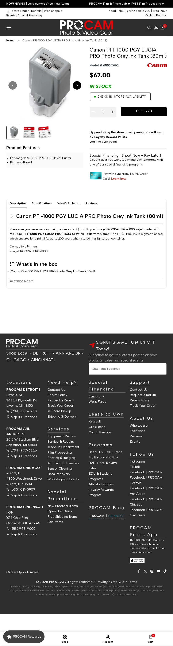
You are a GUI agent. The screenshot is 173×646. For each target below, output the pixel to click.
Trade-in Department (63, 447)
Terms (132, 582)
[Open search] (149, 27)
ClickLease (97, 427)
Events (135, 441)
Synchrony (96, 396)
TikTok (135, 467)
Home (10, 40)
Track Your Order (60, 406)
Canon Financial (100, 432)
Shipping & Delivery (62, 416)
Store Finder (20, 11)
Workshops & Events (63, 479)
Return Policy (57, 395)
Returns (161, 15)
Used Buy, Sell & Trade (105, 452)
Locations (137, 431)
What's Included (68, 203)
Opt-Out (118, 582)
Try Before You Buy (103, 457)
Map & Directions (24, 417)
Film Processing (59, 452)
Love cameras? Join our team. (37, 3)
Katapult (95, 421)
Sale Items (55, 522)
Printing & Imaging (61, 458)
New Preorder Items (62, 506)
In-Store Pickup (59, 411)
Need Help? (116, 11)
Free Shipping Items (62, 517)
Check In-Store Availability (121, 96)
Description (18, 203)
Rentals (36, 11)
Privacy (102, 582)
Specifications (42, 203)
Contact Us (56, 390)
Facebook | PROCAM (146, 472)
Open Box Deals (59, 511)
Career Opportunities (22, 572)
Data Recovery (58, 474)
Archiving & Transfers (63, 463)
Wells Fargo (98, 402)
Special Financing (30, 15)
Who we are (139, 426)
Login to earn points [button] (104, 141)
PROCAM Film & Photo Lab (108, 3)
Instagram (137, 461)
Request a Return (60, 400)
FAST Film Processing (146, 3)
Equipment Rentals (61, 436)
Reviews (92, 203)
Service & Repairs (60, 441)
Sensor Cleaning (59, 468)
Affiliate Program (101, 484)
